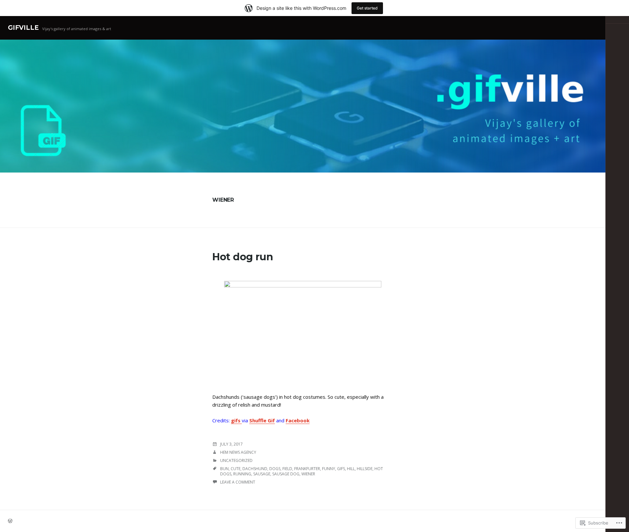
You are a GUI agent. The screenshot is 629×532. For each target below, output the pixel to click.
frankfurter (307, 468)
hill (351, 468)
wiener (308, 474)
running (242, 474)
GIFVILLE (23, 27)
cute (235, 468)
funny (328, 468)
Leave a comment (237, 482)
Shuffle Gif (262, 420)
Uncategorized (236, 460)
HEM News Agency (238, 452)
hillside (364, 468)
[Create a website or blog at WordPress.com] (10, 521)
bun (224, 468)
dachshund (254, 468)
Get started (367, 8)
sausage (261, 474)
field (287, 468)
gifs (236, 420)
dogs (274, 468)
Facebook (298, 420)
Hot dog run (242, 257)
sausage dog (285, 474)
